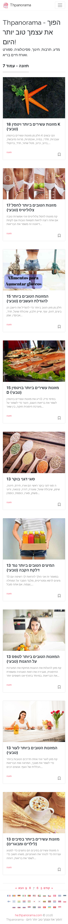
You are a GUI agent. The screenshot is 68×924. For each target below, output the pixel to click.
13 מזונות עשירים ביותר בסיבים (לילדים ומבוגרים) (33, 841)
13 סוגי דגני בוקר (21, 479)
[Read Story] (59, 156)
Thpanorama (20, 5)
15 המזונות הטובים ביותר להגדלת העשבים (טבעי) (27, 298)
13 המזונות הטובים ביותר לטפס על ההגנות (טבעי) (33, 659)
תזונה (9, 152)
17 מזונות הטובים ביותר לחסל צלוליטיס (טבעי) (31, 207)
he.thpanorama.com (28, 915)
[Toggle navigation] (60, 5)
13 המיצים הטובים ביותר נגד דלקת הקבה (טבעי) (30, 567)
